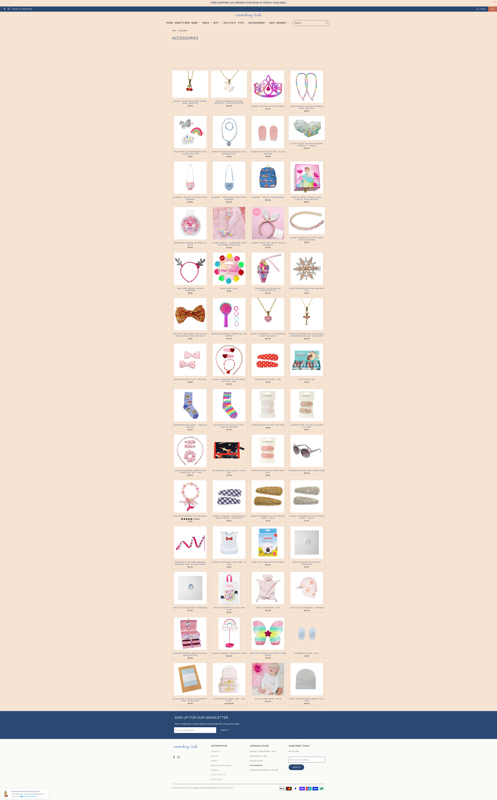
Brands (282, 22)
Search (214, 760)
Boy (216, 22)
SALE (272, 22)
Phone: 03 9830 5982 (22, 9)
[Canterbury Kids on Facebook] (4, 9)
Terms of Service (218, 774)
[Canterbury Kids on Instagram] (8, 9)
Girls (206, 22)
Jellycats (229, 22)
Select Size (312, 55)
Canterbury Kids (185, 788)
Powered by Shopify (224, 788)
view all (320, 44)
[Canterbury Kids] (248, 15)
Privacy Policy (216, 779)
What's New (182, 22)
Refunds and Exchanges (221, 765)
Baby (195, 22)
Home (169, 22)
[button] (186, 519)
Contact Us (215, 751)
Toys (241, 22)
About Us (214, 756)
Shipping (214, 770)
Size (307, 50)
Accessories (256, 22)
